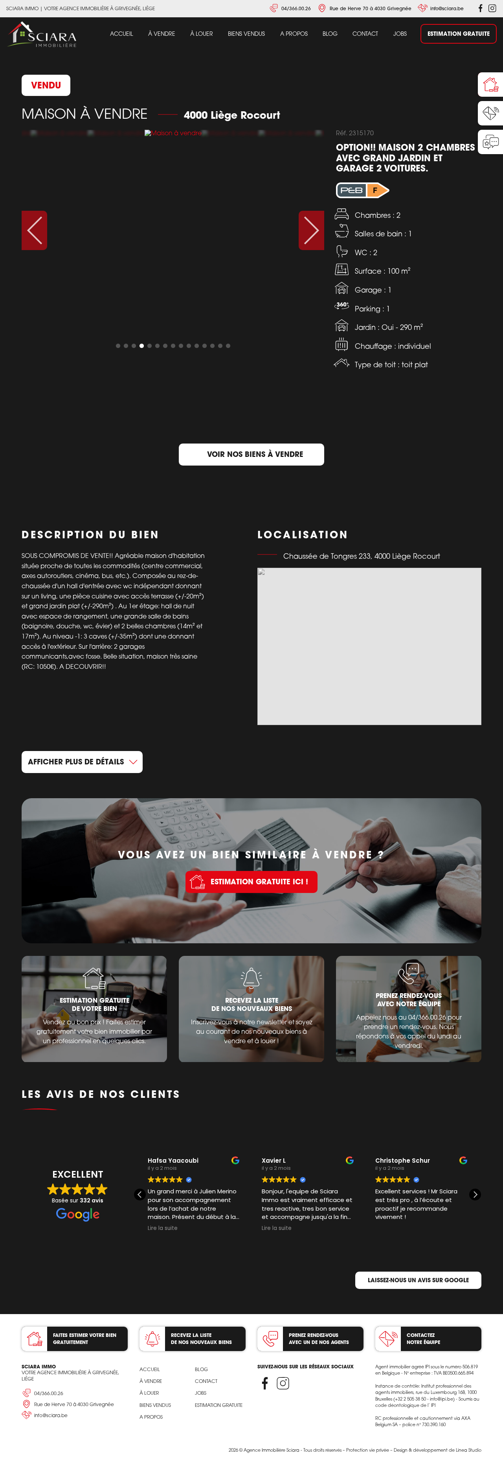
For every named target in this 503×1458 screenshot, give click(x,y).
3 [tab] (134, 346)
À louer (201, 33)
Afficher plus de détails (76, 761)
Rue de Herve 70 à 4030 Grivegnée (370, 8)
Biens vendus (246, 33)
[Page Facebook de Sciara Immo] (480, 8)
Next (311, 230)
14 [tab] (220, 346)
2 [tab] (126, 346)
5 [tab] (149, 346)
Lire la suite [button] (163, 1228)
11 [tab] (196, 346)
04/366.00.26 (296, 8)
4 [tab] (141, 346)
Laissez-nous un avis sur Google (418, 1280)
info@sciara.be (447, 8)
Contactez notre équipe (423, 1338)
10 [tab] (189, 346)
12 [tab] (204, 346)
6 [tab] (157, 346)
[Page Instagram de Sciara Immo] (492, 8)
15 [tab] (228, 346)
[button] (475, 1194)
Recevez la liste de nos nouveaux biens (201, 1338)
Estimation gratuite (459, 33)
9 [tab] (181, 346)
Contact (365, 33)
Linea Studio (468, 1450)
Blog (330, 33)
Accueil (121, 33)
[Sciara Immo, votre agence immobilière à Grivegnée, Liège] (41, 34)
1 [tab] (118, 346)
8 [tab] (173, 346)
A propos (294, 33)
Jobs (400, 33)
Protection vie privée (367, 1450)
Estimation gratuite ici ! (259, 881)
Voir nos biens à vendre (255, 454)
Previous (34, 230)
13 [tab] (212, 346)
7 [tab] (165, 346)
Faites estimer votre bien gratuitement (84, 1338)
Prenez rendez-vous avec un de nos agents (319, 1338)
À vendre (161, 33)
